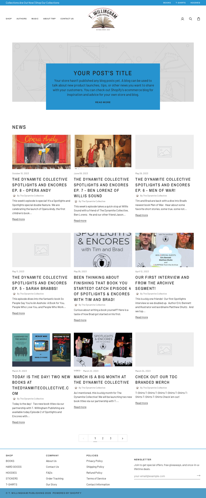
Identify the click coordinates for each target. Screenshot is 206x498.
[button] (10, 18)
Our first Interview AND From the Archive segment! (162, 283)
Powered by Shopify (67, 493)
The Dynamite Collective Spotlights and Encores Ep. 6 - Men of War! (163, 184)
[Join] (197, 475)
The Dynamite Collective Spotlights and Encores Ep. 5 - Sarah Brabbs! (40, 283)
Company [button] (52, 455)
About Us (51, 460)
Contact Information (98, 484)
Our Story (51, 484)
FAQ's (49, 472)
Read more (103, 102)
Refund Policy (94, 472)
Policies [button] (92, 455)
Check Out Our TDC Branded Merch (156, 379)
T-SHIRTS (11, 484)
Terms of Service (96, 478)
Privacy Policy (94, 460)
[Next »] (122, 438)
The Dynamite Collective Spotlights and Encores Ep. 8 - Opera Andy (40, 184)
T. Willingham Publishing (26, 493)
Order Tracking (54, 478)
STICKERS (12, 478)
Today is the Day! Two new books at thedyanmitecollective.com (41, 385)
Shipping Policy (95, 466)
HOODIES (11, 472)
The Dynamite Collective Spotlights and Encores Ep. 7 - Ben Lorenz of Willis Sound (101, 187)
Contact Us (52, 466)
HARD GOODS (14, 466)
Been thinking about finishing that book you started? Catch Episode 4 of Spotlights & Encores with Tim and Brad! (102, 288)
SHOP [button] (9, 455)
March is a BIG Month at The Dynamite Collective (101, 379)
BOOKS (10, 460)
